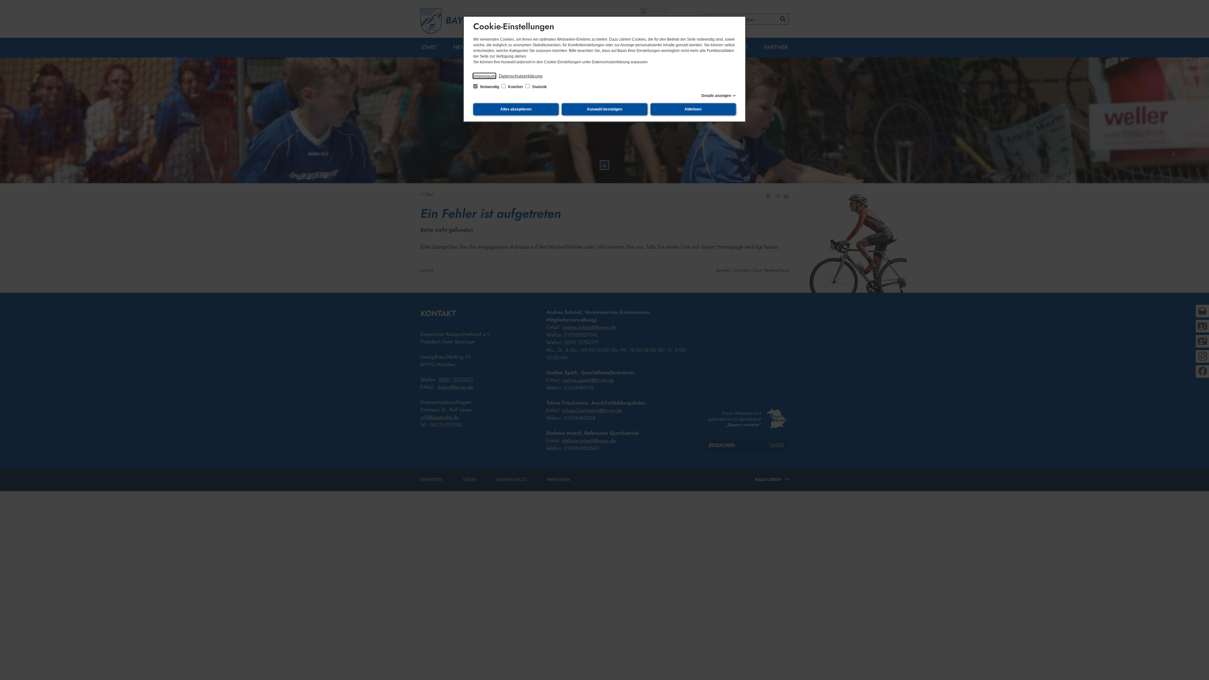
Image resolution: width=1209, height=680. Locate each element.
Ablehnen (692, 109)
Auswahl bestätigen (604, 109)
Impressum (484, 75)
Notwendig (489, 87)
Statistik (539, 87)
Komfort (515, 87)
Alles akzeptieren (515, 109)
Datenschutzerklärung (520, 75)
